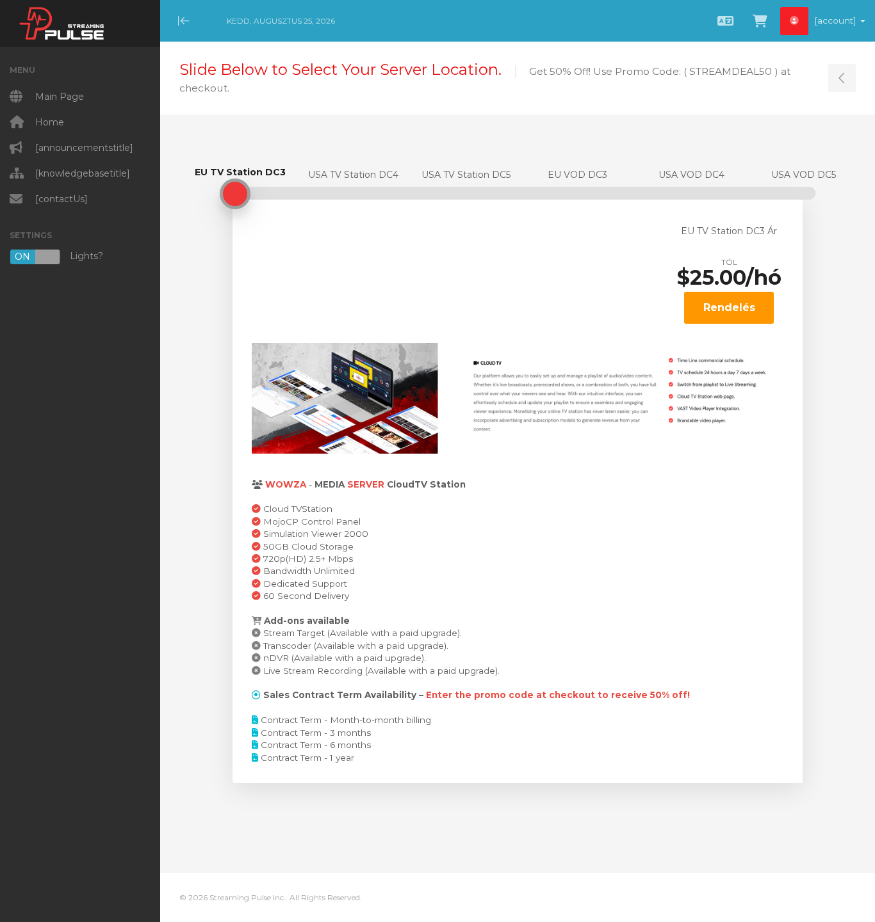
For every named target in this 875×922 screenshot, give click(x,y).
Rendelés (729, 307)
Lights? (59, 256)
